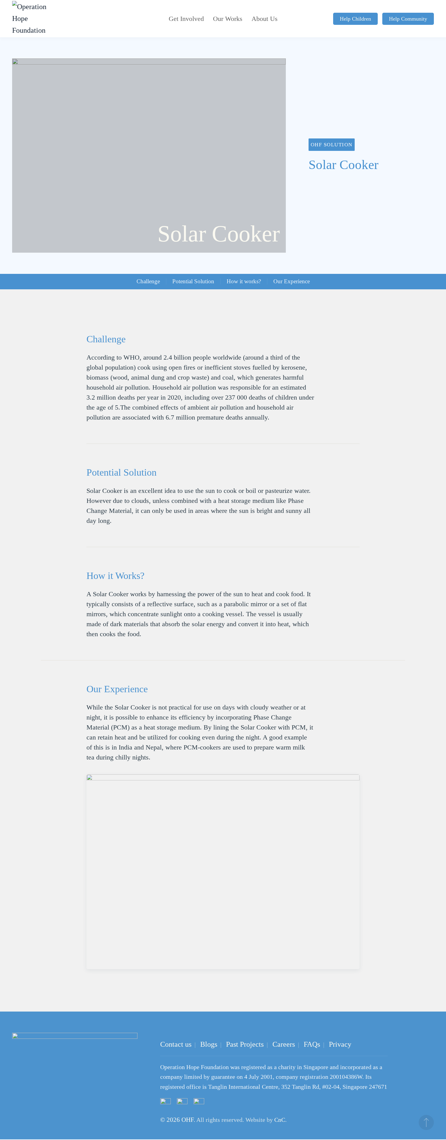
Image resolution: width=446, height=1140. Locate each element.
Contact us (175, 1044)
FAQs (312, 1044)
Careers (283, 1044)
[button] (426, 1122)
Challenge (148, 281)
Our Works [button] (227, 18)
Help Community (408, 19)
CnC (279, 1119)
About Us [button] (265, 18)
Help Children (355, 19)
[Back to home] (30, 18)
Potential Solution (193, 281)
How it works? (244, 281)
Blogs (208, 1044)
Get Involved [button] (186, 18)
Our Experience (291, 281)
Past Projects (245, 1044)
